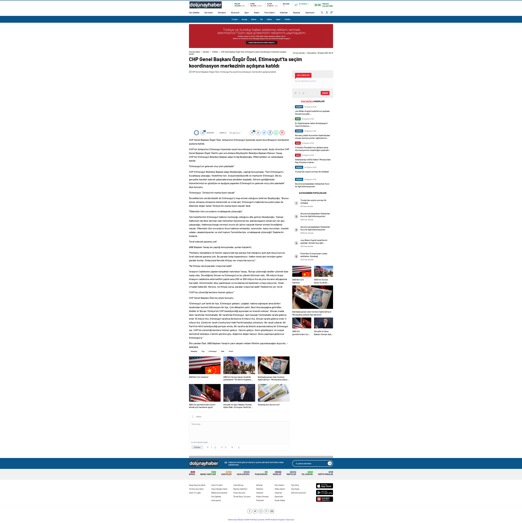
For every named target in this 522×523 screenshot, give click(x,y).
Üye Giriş (295, 485)
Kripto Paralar (325, 473)
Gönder (197, 447)
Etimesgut (213, 351)
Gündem (222, 12)
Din (261, 19)
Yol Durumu (307, 473)
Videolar (284, 12)
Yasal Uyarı (290, 520)
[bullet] (226, 447)
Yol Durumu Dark (196, 489)
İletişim (241, 520)
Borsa (192, 473)
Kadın (256, 12)
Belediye (194, 351)
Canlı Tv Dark (217, 485)
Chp (202, 351)
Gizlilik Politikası (251, 520)
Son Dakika (194, 12)
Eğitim (269, 19)
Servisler (208, 12)
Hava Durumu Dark (197, 485)
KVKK (268, 520)
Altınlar (259, 485)
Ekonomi (235, 12)
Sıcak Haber (280, 500)
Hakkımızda (232, 520)
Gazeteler (310, 12)
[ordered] (222, 447)
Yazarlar (296, 12)
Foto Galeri (269, 12)
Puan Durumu (261, 473)
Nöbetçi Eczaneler (219, 492)
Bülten (253, 19)
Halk (222, 351)
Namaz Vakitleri (208, 473)
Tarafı (231, 351)
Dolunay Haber (194, 52)
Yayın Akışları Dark (219, 489)
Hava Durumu (243, 473)
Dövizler (259, 489)
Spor (246, 12)
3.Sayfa (235, 19)
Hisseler (277, 473)
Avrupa (244, 19)
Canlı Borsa (238, 485)
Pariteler (291, 473)
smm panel (216, 500)
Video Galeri (280, 489)
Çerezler (261, 520)
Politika (287, 19)
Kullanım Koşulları (278, 520)
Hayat (278, 19)
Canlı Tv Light (195, 492)
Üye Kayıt (295, 489)
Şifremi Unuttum (298, 492)
